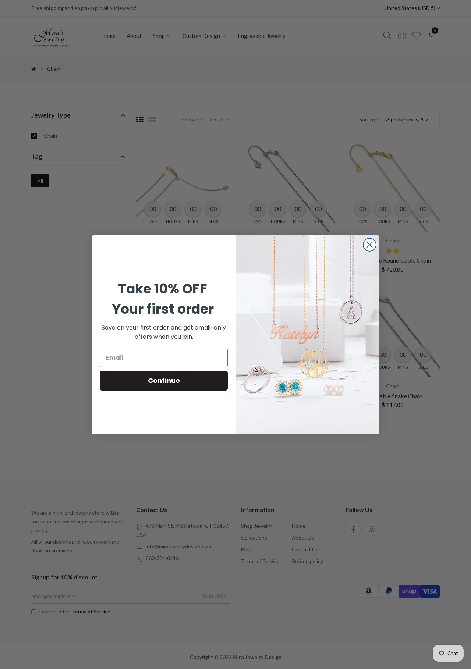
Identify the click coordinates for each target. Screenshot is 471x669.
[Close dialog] (369, 244)
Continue (164, 380)
